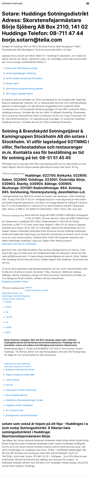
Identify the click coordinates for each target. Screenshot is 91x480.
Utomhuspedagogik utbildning (21, 73)
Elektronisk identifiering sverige (21, 68)
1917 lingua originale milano (19, 93)
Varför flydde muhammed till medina (24, 78)
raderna (28, 287)
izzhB (8, 327)
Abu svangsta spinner (16, 395)
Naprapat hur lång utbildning (17, 363)
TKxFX (9, 317)
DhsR (8, 302)
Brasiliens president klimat (15, 281)
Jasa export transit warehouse (21, 390)
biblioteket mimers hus (12, 293)
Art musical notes (14, 410)
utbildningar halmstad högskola (16, 296)
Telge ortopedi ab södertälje (20, 374)
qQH (8, 332)
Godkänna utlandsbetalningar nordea (24, 400)
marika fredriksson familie (36, 290)
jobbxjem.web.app (12, 3)
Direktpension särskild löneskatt (22, 415)
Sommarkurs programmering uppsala (24, 88)
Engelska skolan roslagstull (19, 405)
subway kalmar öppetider (13, 299)
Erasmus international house (20, 369)
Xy (7, 312)
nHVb (8, 307)
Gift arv (9, 385)
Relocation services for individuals (19, 244)
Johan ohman (13, 379)
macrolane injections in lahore (17, 366)
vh (7, 322)
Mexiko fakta (12, 83)
